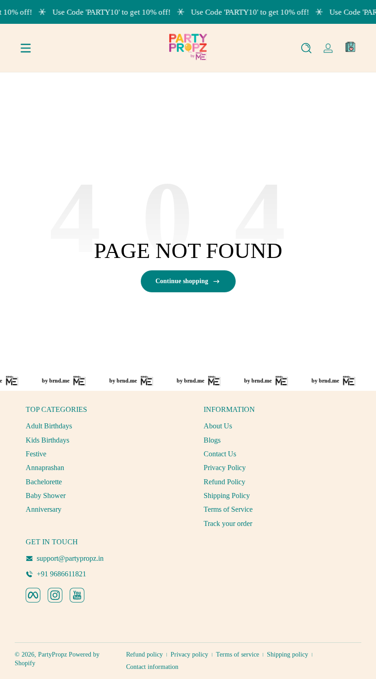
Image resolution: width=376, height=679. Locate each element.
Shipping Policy (227, 495)
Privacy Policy (225, 467)
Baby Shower (46, 495)
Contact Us (220, 454)
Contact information (152, 666)
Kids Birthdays (47, 440)
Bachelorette (44, 482)
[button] (306, 48)
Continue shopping (181, 281)
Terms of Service (228, 509)
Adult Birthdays (49, 426)
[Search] (306, 48)
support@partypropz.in (70, 558)
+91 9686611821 (61, 574)
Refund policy (144, 654)
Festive (36, 454)
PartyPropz (52, 654)
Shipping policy (287, 654)
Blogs (212, 440)
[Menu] (26, 48)
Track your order (228, 523)
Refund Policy (224, 482)
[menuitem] (99, 426)
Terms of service (237, 654)
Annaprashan (45, 467)
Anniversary (43, 509)
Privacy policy (189, 654)
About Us (218, 426)
